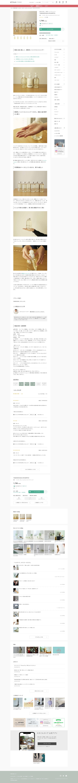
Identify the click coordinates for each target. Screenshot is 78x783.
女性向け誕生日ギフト (58, 87)
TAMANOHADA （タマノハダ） (19, 301)
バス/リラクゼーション (58, 72)
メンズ (55, 54)
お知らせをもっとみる (39, 691)
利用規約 (11, 778)
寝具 (55, 59)
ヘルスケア (56, 67)
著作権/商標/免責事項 (14, 780)
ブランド (56, 114)
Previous (14, 22)
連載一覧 (56, 123)
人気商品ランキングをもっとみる (39, 713)
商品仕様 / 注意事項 (33, 495)
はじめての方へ (31, 2)
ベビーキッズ (56, 80)
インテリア (56, 57)
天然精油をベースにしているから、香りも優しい (25, 59)
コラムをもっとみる (39, 637)
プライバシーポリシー (17, 778)
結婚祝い (56, 94)
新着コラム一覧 (57, 121)
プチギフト (56, 97)
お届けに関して (51, 38)
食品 (55, 77)
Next (36, 22)
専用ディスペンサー (26, 273)
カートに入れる (50, 29)
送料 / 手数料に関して (43, 38)
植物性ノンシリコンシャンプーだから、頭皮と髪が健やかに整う (28, 56)
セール (55, 109)
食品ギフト (56, 92)
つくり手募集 (30, 776)
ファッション (56, 52)
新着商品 (56, 106)
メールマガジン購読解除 (58, 135)
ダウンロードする (47, 743)
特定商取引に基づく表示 (40, 778)
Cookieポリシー (33, 778)
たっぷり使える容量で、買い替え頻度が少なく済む (25, 61)
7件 (47, 17)
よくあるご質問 (38, 2)
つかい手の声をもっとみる (30, 469)
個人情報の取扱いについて (26, 778)
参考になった (32, 414)
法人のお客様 (25, 776)
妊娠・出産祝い (57, 99)
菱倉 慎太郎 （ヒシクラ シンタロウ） (37, 311)
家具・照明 (56, 62)
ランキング (56, 111)
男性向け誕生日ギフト (58, 89)
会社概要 (45, 778)
